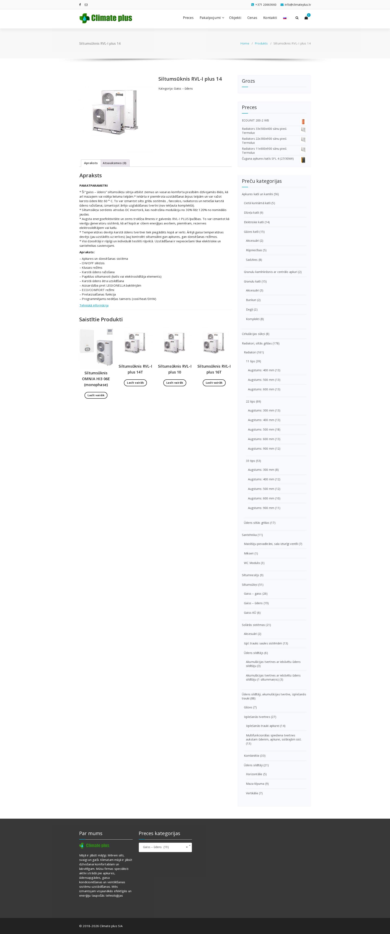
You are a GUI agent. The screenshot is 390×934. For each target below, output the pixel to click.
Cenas (252, 17)
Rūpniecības (254, 250)
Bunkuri (251, 300)
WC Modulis (252, 563)
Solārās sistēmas (253, 625)
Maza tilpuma (255, 784)
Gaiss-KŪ (250, 613)
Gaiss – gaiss (253, 593)
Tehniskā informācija (93, 305)
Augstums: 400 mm (261, 370)
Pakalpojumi (210, 17)
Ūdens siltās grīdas (256, 523)
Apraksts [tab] (91, 163)
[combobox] (165, 847)
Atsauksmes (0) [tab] (115, 163)
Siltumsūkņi (249, 585)
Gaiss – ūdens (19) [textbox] (164, 847)
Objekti (235, 17)
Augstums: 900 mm (261, 448)
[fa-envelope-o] (86, 4)
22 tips (250, 401)
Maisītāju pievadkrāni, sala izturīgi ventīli (271, 544)
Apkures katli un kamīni (257, 194)
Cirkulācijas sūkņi (253, 334)
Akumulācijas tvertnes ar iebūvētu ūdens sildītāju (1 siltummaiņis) (273, 677)
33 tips (250, 461)
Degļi (249, 309)
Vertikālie (252, 793)
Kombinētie (251, 756)
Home (244, 43)
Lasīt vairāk (96, 395)
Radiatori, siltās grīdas (257, 343)
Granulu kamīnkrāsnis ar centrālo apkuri (270, 272)
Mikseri (249, 553)
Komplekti (253, 319)
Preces (188, 17)
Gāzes (248, 707)
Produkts (261, 43)
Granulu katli (252, 281)
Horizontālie (254, 774)
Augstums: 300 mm (261, 410)
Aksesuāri (252, 240)
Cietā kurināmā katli (257, 203)
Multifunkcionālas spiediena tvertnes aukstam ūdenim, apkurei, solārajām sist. (273, 737)
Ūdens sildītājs (253, 653)
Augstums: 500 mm (261, 380)
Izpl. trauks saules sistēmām (263, 643)
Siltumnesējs (250, 575)
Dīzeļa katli (251, 212)
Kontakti (270, 17)
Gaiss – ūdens (183, 88)
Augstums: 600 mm (261, 389)
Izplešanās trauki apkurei (262, 726)
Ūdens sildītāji (253, 765)
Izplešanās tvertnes (257, 717)
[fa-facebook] (80, 4)
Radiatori (250, 352)
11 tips (250, 361)
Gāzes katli (251, 232)
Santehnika (249, 535)
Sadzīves (252, 260)
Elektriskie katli (254, 222)
